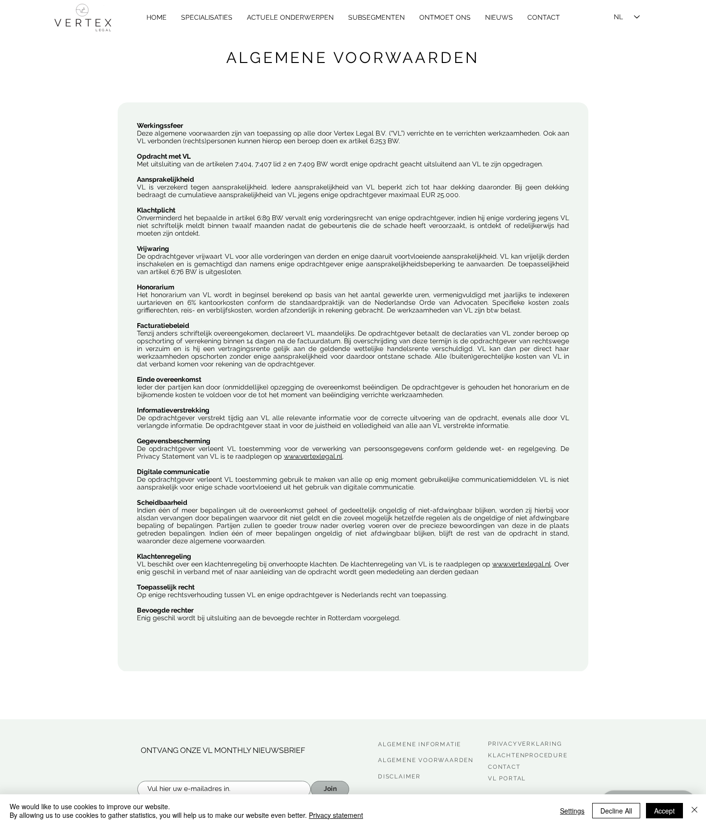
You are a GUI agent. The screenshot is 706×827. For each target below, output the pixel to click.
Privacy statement (336, 815)
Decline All (616, 810)
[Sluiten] (694, 810)
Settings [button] (572, 810)
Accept (664, 810)
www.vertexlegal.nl (313, 456)
